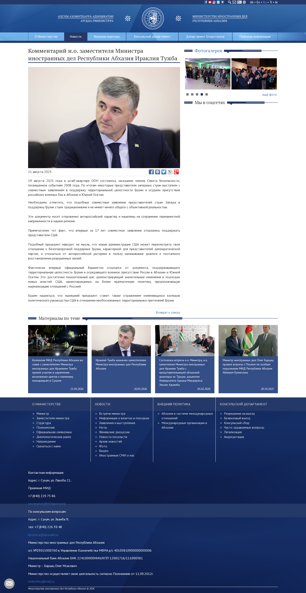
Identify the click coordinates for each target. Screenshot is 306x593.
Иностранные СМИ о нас (116, 455)
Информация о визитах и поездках (124, 418)
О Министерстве (46, 36)
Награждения (46, 441)
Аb (252, 2)
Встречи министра (112, 413)
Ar (276, 2)
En (258, 2)
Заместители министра (52, 418)
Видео (103, 451)
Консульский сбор (236, 423)
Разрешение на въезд (239, 413)
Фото (103, 446)
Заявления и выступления (117, 423)
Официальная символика (54, 432)
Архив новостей (110, 441)
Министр (42, 413)
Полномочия (45, 427)
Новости (75, 36)
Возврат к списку (168, 312)
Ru (265, 2)
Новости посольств (113, 437)
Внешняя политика (106, 36)
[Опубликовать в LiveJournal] (170, 171)
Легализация (233, 432)
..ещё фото (269, 94)
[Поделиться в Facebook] (151, 171)
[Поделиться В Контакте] (157, 171)
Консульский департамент (152, 36)
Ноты (103, 427)
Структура (43, 423)
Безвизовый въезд (237, 418)
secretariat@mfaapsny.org (47, 503)
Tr (271, 2)
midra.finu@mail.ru (41, 581)
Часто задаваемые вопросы (244, 427)
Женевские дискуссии (114, 432)
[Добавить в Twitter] (163, 171)
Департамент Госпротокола (205, 36)
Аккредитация (234, 437)
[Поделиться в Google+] (176, 171)
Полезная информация (255, 36)
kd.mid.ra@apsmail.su (43, 535)
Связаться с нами (48, 446)
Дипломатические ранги (53, 437)
